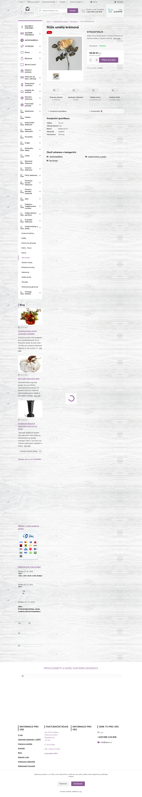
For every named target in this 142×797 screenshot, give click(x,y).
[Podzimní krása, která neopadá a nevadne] (30, 317)
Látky (27, 156)
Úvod (48, 22)
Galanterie (29, 111)
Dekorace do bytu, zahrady (30, 78)
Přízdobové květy (28, 267)
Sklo (26, 199)
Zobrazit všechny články (28, 451)
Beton (27, 52)
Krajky (27, 143)
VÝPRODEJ (29, 46)
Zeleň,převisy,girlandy (30, 287)
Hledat (73, 10)
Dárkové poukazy (28, 71)
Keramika (29, 137)
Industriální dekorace (29, 124)
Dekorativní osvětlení (29, 84)
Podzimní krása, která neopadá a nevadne (27, 332)
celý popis (116, 38)
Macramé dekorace (28, 162)
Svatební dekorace (28, 221)
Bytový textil (30, 64)
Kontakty (63, 2)
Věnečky (25, 282)
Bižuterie (28, 58)
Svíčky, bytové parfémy (30, 214)
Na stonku (26, 258)
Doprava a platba (76, 2)
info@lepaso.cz (106, 742)
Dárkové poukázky (33, 2)
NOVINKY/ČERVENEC (29, 27)
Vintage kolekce (28, 293)
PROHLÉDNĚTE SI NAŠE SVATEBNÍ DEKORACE (71, 668)
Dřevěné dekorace (28, 98)
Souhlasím (78, 784)
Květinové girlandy (29, 243)
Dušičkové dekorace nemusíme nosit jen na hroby (27, 426)
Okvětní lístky (27, 263)
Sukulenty (25, 272)
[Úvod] (27, 10)
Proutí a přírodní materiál (28, 191)
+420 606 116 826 (94, 12)
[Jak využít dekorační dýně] (30, 364)
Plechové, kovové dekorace (29, 183)
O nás (21, 2)
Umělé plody (26, 277)
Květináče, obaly (29, 149)
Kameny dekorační (29, 130)
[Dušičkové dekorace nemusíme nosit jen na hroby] (30, 409)
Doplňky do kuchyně (29, 91)
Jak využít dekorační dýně (28, 379)
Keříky (24, 238)
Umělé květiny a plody (31, 227)
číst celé (37, 396)
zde (80, 791)
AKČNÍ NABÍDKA (31, 40)
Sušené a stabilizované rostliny (30, 206)
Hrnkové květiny (28, 233)
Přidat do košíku (109, 60)
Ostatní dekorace (28, 169)
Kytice (24, 253)
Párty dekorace (31, 175)
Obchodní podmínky (48, 2)
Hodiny (28, 117)
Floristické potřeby (29, 105)
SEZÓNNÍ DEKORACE (29, 34)
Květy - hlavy (26, 248)
